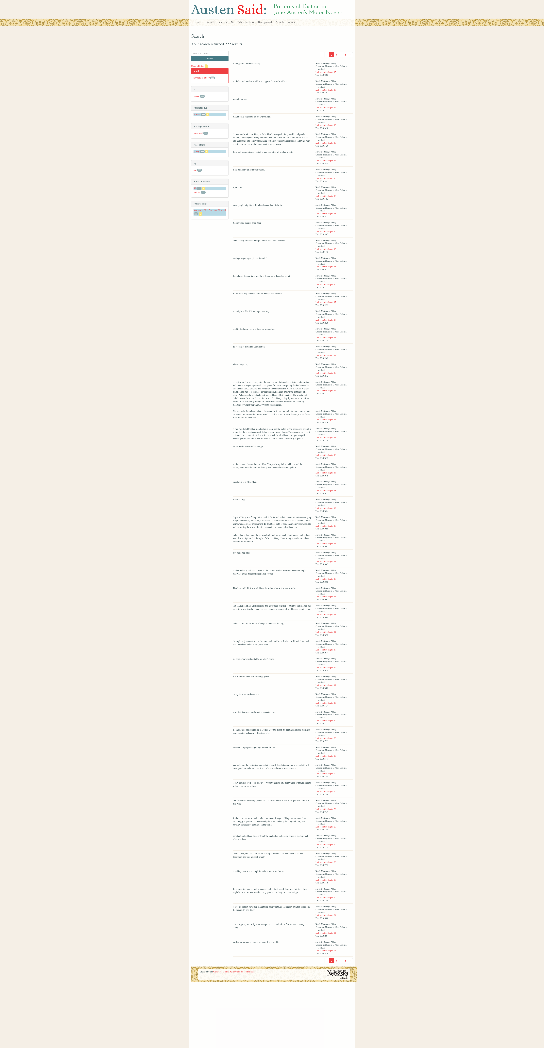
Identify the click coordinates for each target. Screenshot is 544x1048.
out (195, 169)
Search (280, 22)
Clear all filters (199, 65)
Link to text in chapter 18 (325, 455)
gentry (196, 151)
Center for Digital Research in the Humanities (233, 971)
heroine (197, 114)
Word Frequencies (217, 22)
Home (199, 22)
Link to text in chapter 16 (325, 125)
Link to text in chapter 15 (325, 72)
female (196, 95)
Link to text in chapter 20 (325, 738)
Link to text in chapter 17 (325, 302)
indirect (197, 191)
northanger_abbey (202, 77)
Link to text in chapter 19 (325, 632)
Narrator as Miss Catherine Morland (210, 210)
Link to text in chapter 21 (325, 915)
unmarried (198, 132)
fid (195, 188)
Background (265, 22)
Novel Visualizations (242, 22)
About (291, 22)
